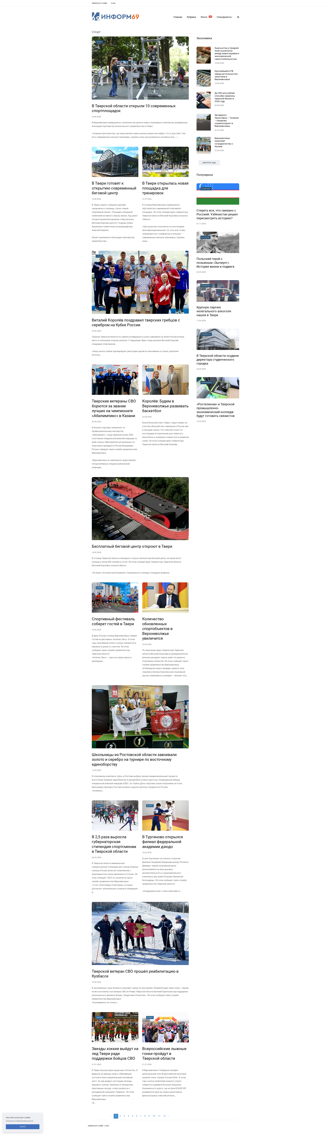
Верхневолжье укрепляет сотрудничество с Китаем (224, 142)
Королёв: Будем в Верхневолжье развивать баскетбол (165, 406)
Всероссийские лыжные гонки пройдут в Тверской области (164, 1053)
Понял (23, 1127)
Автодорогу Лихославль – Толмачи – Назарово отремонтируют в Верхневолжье (227, 120)
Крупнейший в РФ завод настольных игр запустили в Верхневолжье (226, 75)
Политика (205, 189)
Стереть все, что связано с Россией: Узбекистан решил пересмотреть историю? (217, 214)
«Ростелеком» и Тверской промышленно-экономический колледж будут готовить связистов (216, 410)
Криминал (206, 285)
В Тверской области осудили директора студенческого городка (218, 359)
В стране (205, 237)
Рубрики (191, 17)
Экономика (204, 38)
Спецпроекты (224, 17)
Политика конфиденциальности (19, 1121)
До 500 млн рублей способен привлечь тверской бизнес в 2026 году (225, 97)
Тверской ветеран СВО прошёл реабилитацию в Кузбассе (135, 973)
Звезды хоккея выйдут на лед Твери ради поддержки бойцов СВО (115, 1053)
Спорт (99, 42)
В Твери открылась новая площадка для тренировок (165, 188)
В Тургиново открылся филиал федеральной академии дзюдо (162, 842)
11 (159, 1116)
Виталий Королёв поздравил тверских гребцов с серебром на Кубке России (136, 322)
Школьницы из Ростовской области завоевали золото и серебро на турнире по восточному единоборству (134, 759)
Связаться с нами (99, 3)
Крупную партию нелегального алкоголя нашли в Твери (214, 311)
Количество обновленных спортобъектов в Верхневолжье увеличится (157, 629)
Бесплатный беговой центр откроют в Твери (132, 546)
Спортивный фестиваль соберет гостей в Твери (113, 621)
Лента (206, 17)
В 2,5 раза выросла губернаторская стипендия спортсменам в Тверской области (114, 844)
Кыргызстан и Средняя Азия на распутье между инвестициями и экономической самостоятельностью (227, 53)
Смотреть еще (209, 163)
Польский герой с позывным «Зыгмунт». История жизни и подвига (215, 262)
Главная (177, 17)
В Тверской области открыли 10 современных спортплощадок (134, 108)
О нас (113, 3)
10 (154, 1116)
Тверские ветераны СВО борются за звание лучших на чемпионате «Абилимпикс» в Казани (114, 408)
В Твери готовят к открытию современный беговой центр (114, 188)
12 (164, 1116)
